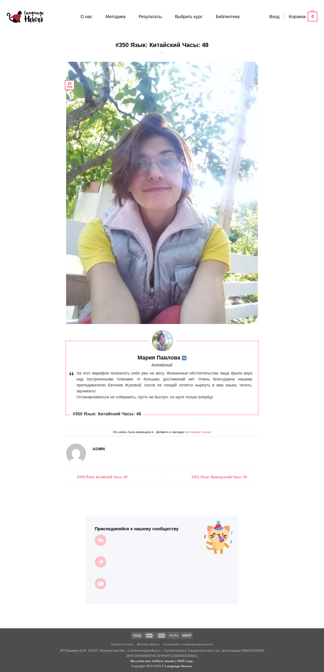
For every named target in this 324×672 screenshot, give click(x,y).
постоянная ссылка (198, 432)
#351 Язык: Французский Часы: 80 (220, 477)
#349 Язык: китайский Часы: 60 (102, 477)
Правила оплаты (122, 644)
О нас (86, 16)
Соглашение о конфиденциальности (188, 644)
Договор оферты (148, 644)
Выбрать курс (189, 16)
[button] (274, 16)
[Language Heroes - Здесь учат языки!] (25, 16)
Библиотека (228, 16)
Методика (115, 16)
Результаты (150, 16)
